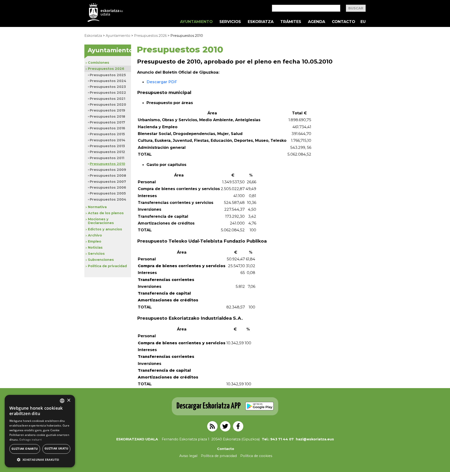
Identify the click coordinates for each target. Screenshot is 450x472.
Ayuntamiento (196, 21)
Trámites (290, 21)
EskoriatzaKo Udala (105, 12)
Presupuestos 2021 (107, 99)
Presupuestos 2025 (108, 75)
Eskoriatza (261, 21)
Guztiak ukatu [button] (56, 448)
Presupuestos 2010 (107, 164)
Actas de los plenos (106, 213)
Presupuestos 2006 (108, 187)
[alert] (40, 431)
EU (363, 21)
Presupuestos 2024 (108, 81)
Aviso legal (188, 456)
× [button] (68, 400)
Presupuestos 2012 (107, 152)
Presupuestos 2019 (107, 110)
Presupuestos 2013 (107, 146)
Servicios (230, 21)
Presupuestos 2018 (107, 116)
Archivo (95, 235)
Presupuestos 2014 (107, 140)
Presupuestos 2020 (108, 104)
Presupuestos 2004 (108, 199)
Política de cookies (256, 456)
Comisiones (98, 62)
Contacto (343, 21)
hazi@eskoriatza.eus (315, 439)
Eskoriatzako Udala (137, 439)
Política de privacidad (107, 266)
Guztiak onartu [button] (24, 449)
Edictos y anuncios (105, 229)
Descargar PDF (161, 81)
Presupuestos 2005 (108, 193)
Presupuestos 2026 (150, 36)
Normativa (97, 207)
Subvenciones (101, 260)
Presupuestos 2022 (108, 92)
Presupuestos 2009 (108, 170)
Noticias (95, 247)
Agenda (316, 21)
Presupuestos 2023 (108, 87)
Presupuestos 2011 (107, 158)
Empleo (94, 241)
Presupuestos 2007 (108, 182)
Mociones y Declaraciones (101, 221)
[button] (39, 460)
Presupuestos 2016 (107, 128)
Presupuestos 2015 (107, 134)
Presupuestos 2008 (108, 175)
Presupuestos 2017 (107, 122)
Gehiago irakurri (30, 440)
